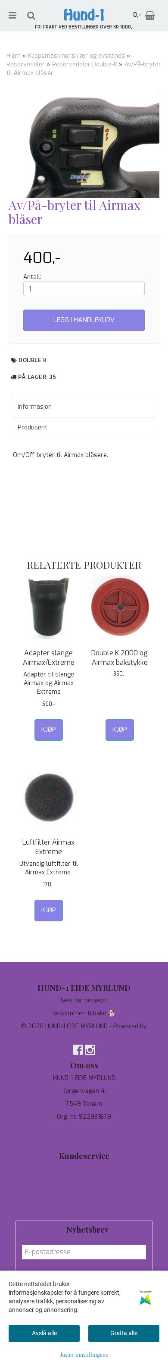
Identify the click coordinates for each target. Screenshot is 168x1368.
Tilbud (84, 1169)
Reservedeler (25, 64)
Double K (33, 360)
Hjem (13, 56)
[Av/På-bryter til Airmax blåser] (84, 144)
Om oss (84, 1194)
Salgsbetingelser (84, 1207)
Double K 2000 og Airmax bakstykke (119, 657)
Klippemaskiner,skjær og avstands (76, 56)
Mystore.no (84, 1035)
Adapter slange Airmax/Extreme (49, 657)
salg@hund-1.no (84, 1138)
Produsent (32, 427)
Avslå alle (44, 1333)
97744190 (84, 1130)
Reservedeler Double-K (84, 64)
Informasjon (35, 407)
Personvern (84, 1181)
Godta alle (123, 1333)
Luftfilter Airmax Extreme (48, 847)
